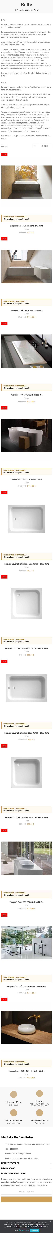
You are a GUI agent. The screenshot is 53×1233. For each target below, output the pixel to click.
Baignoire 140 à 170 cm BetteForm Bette (26, 226)
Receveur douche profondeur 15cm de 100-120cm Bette (26, 564)
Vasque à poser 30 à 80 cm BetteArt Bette (26, 902)
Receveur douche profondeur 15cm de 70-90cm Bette (26, 648)
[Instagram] (32, 1207)
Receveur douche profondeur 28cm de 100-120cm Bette (26, 733)
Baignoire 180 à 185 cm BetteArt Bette (26, 479)
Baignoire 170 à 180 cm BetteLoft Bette (26, 310)
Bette (26, 229)
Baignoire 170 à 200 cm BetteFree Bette (26, 395)
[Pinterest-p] (26, 1207)
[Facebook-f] (21, 1207)
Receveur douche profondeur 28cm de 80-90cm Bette (26, 817)
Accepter (35, 1230)
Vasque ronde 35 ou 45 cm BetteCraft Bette (26, 1071)
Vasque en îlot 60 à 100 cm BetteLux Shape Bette (26, 986)
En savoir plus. (24, 1230)
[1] (26, 1199)
